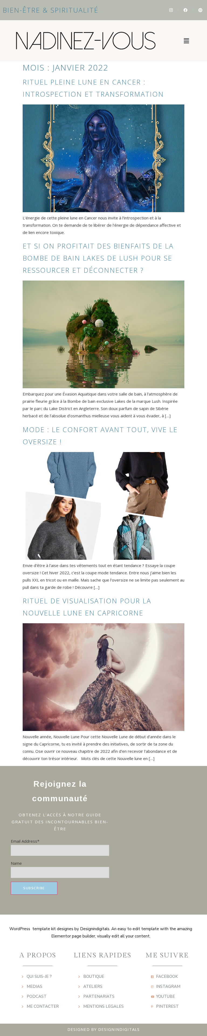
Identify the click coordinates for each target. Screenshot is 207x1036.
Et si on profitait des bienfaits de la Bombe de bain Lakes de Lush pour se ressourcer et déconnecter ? (98, 258)
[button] (186, 41)
